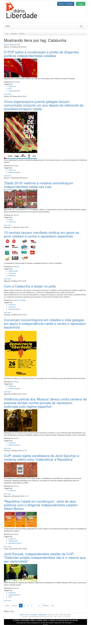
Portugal (17, 82)
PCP (10, 88)
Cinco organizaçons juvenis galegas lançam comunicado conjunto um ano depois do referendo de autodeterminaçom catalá (43, 105)
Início (8, 26)
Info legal (33, 614)
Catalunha (12, 86)
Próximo (45, 605)
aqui (73, 623)
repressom (12, 273)
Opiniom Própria (19, 300)
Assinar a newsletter (66, 4)
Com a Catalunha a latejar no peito (30, 286)
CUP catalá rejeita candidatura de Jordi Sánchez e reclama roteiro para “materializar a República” (41, 457)
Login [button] (81, 4)
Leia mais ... (8, 94)
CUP (10, 597)
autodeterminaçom (15, 543)
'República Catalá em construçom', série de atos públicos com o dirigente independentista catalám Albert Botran (41, 505)
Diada (10, 219)
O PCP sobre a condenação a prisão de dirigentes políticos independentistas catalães (41, 54)
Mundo (16, 215)
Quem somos (24, 614)
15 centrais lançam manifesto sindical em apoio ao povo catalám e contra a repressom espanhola (41, 234)
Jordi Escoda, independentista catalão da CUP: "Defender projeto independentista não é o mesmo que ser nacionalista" (45, 557)
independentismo (14, 91)
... (35, 605)
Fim (52, 605)
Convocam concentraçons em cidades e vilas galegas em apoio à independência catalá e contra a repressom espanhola (45, 323)
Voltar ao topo (84, 620)
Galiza (16, 165)
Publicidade (42, 614)
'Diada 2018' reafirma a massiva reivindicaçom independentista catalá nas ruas (38, 185)
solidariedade (13, 271)
